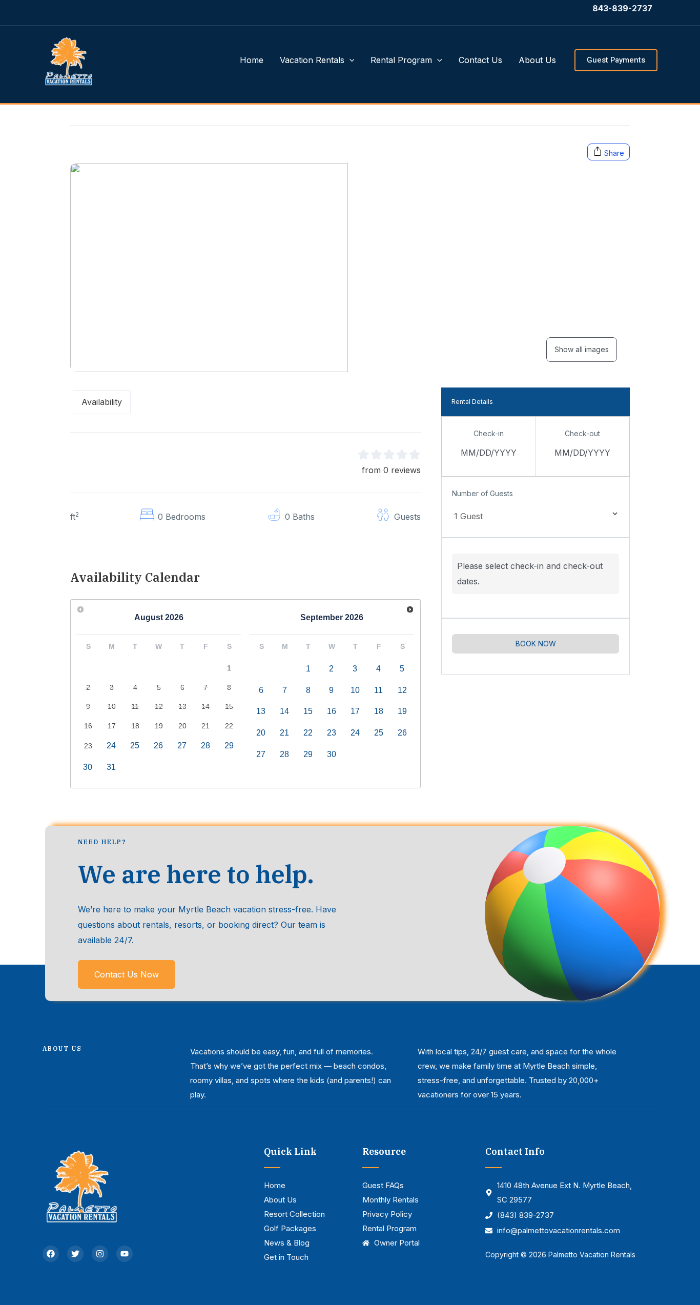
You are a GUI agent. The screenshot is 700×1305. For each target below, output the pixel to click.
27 (182, 745)
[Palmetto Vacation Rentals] (68, 59)
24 (111, 745)
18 (378, 711)
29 (229, 745)
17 (355, 711)
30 (87, 767)
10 (355, 690)
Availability (101, 402)
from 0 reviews (391, 470)
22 (308, 732)
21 (284, 732)
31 (111, 767)
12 (402, 690)
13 (260, 711)
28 (205, 745)
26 (158, 745)
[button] (349, 60)
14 (284, 711)
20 (260, 732)
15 (308, 711)
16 (331, 711)
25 (134, 745)
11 (378, 690)
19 (402, 711)
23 (331, 732)
